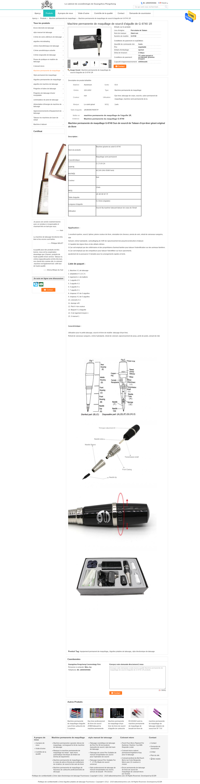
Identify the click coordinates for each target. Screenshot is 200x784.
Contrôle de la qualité (103, 13)
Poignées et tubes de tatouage (44, 89)
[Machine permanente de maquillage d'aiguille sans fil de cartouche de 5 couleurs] (76, 713)
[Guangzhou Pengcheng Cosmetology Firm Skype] (69, 673)
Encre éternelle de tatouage (43, 28)
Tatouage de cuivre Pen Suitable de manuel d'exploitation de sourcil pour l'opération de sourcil (103, 755)
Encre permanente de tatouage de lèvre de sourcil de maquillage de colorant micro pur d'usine (133, 771)
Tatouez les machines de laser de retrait (45, 119)
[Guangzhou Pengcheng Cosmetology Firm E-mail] (73, 673)
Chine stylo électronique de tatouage (66, 776)
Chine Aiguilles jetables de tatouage (72, 782)
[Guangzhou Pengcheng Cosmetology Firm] (47, 5)
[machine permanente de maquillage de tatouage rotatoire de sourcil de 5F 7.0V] (157, 713)
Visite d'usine (83, 13)
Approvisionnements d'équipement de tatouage (47, 112)
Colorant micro (38, 66)
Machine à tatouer (40, 124)
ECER (154, 776)
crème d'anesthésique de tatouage (46, 46)
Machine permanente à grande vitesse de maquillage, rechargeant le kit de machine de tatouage (68, 745)
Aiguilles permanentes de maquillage (47, 80)
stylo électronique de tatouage (143, 651)
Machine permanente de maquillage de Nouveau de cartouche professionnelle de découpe (68, 770)
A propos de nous (65, 13)
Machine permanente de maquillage (62, 18)
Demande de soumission (140, 13)
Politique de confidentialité (42, 776)
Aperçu (38, 13)
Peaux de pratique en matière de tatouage (45, 60)
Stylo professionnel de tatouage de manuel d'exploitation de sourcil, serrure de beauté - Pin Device (103, 770)
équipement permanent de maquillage (94, 651)
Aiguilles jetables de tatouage (120, 651)
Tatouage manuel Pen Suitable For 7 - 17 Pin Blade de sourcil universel (103, 762)
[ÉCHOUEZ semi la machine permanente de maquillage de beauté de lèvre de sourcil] (137, 713)
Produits (49, 13)
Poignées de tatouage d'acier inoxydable (44, 94)
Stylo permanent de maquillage (45, 75)
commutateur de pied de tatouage (45, 100)
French (164, 3)
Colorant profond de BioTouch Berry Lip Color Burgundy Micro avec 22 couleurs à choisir (133, 761)
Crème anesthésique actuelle (44, 50)
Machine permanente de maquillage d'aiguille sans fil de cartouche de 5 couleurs (76, 724)
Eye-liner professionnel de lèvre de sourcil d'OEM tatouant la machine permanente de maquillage (96, 726)
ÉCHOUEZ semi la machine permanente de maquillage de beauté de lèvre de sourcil (136, 726)
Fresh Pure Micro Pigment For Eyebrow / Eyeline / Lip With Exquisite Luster (133, 745)
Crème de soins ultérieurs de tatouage (47, 37)
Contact (121, 13)
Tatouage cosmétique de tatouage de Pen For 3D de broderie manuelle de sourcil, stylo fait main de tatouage (102, 746)
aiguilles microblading (41, 41)
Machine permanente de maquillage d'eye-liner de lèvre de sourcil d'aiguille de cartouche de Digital (116, 726)
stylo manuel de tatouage (42, 32)
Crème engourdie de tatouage (44, 55)
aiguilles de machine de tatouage (45, 84)
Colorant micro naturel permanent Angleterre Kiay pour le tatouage (132, 753)
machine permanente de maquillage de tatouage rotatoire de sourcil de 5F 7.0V (157, 724)
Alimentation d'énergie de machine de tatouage (47, 105)
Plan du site (155, 755)
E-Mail (153, 752)
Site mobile (156, 759)
